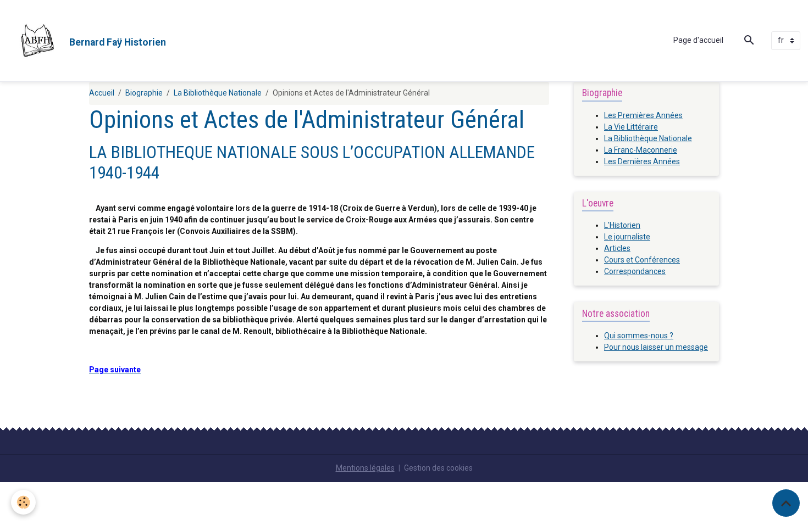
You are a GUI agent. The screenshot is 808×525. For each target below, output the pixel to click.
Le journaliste (627, 236)
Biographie (144, 92)
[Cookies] (23, 502)
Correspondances (635, 271)
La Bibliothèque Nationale (218, 92)
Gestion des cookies (438, 467)
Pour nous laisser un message (656, 347)
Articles (617, 248)
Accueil (101, 92)
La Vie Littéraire (631, 126)
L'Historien (622, 225)
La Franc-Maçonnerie (640, 150)
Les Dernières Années (642, 161)
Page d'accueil (698, 40)
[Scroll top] (786, 503)
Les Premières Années (643, 115)
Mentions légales (365, 467)
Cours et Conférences (642, 259)
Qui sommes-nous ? (638, 335)
